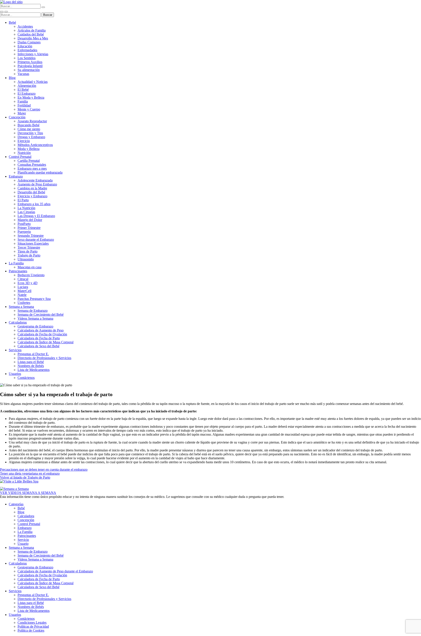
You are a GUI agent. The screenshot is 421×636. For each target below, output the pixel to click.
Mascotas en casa (29, 267)
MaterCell (24, 291)
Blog (12, 78)
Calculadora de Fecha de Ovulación (42, 334)
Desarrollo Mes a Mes (33, 38)
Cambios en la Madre (32, 188)
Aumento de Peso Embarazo (37, 184)
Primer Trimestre (29, 228)
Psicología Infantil (30, 66)
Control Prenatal (20, 157)
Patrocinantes (18, 271)
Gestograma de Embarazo (35, 326)
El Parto (23, 200)
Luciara (23, 287)
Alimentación (27, 85)
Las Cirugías (26, 212)
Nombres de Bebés (31, 366)
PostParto (24, 224)
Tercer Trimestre (29, 247)
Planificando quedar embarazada (40, 172)
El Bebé (23, 89)
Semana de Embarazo (33, 310)
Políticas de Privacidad (33, 626)
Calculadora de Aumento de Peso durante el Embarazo (55, 571)
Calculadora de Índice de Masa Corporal (45, 342)
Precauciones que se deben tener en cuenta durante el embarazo (43, 469)
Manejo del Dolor (30, 220)
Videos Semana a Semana (35, 318)
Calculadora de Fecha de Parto (39, 338)
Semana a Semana (21, 306)
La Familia (16, 263)
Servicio (23, 540)
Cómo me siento (29, 129)
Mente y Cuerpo (29, 109)
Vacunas (23, 74)
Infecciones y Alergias (33, 54)
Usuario (23, 543)
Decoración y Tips (30, 133)
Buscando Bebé (28, 125)
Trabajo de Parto (29, 255)
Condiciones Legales (32, 622)
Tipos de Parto (27, 251)
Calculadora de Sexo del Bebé (38, 346)
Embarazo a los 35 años (34, 204)
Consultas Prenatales (32, 164)
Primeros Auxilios (30, 62)
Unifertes (24, 303)
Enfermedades (27, 50)
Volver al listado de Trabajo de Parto (25, 477)
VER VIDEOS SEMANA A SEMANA (28, 493)
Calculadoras (18, 322)
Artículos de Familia (32, 30)
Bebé (12, 22)
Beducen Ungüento (31, 275)
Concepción (17, 117)
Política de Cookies (31, 630)
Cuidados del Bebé (31, 34)
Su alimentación (29, 70)
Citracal (23, 279)
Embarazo (16, 176)
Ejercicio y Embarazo (32, 196)
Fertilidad (24, 105)
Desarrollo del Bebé (31, 192)
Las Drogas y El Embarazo (36, 216)
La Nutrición (26, 208)
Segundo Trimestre (31, 235)
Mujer (22, 113)
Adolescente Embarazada (35, 180)
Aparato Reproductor (32, 121)
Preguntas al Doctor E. (33, 354)
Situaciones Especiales (33, 243)
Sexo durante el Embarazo (36, 239)
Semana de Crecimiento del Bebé (41, 314)
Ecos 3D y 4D (27, 283)
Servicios (15, 350)
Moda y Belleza (28, 149)
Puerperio (24, 231)
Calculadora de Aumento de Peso (41, 330)
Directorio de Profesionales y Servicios (44, 358)
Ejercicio (24, 141)
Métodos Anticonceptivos (35, 145)
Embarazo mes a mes (32, 168)
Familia (23, 101)
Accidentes (25, 26)
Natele (22, 295)
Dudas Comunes (29, 42)
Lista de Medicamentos (34, 370)
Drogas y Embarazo (31, 137)
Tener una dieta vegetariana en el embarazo (30, 473)
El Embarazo (27, 93)
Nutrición (24, 153)
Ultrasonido (26, 259)
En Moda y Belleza (31, 97)
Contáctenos (26, 377)
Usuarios (15, 374)
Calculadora (26, 516)
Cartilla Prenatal (29, 160)
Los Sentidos (27, 58)
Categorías (16, 504)
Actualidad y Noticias (33, 82)
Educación (25, 46)
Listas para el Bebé (31, 362)
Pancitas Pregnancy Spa (34, 299)
